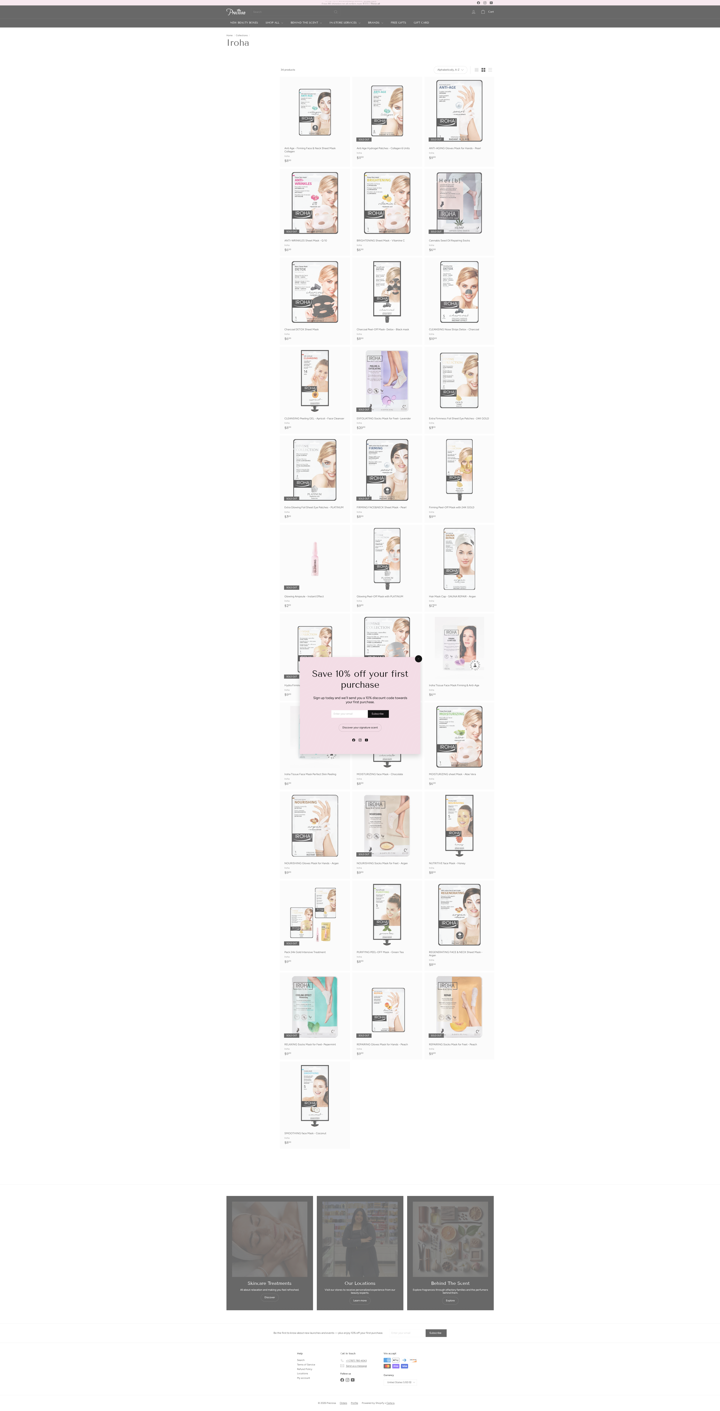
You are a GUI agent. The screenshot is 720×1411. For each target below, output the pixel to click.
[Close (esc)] (418, 658)
